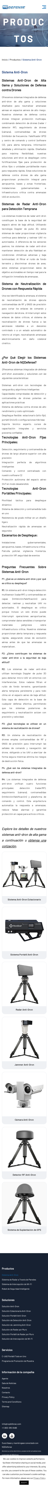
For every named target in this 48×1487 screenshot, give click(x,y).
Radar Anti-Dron (24, 1009)
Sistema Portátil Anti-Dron (24, 954)
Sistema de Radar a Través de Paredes (19, 1279)
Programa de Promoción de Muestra (18, 1361)
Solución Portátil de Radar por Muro (18, 1334)
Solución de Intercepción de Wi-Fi (17, 1338)
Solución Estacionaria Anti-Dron (16, 1311)
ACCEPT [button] (24, 1483)
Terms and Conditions (11, 1401)
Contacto (6, 1392)
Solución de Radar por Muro (14, 1329)
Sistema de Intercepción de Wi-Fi (17, 1284)
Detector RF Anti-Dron (24, 1174)
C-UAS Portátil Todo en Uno (14, 1356)
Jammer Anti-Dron (24, 1064)
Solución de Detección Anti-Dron (16, 1320)
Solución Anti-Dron (10, 1306)
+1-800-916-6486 (9, 1427)
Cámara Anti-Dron (24, 1119)
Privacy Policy (8, 1397)
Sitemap (5, 1406)
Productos (15, 59)
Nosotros (6, 1387)
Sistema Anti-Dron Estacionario (24, 899)
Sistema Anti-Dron (10, 1275)
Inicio (5, 59)
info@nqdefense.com (11, 1424)
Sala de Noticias (9, 1383)
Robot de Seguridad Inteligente (15, 1288)
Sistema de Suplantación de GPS (24, 1229)
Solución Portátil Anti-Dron (14, 1315)
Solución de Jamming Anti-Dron (16, 1325)
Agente (5, 1378)
